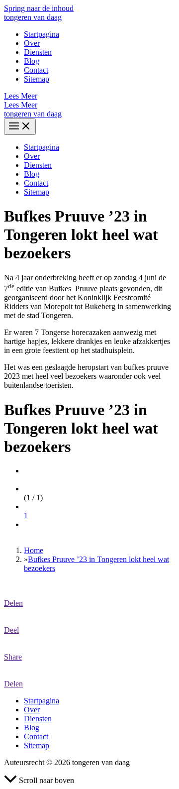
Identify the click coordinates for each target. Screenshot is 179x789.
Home (33, 550)
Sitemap (36, 79)
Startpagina (41, 34)
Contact (36, 70)
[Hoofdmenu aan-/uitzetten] (20, 126)
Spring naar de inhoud (39, 8)
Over (32, 43)
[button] (89, 96)
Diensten (38, 52)
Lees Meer (20, 105)
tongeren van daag (33, 17)
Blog (31, 61)
